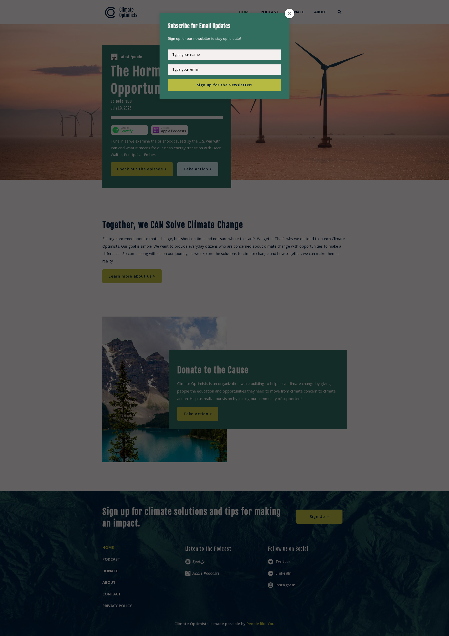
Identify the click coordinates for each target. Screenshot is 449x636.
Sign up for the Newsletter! (224, 84)
